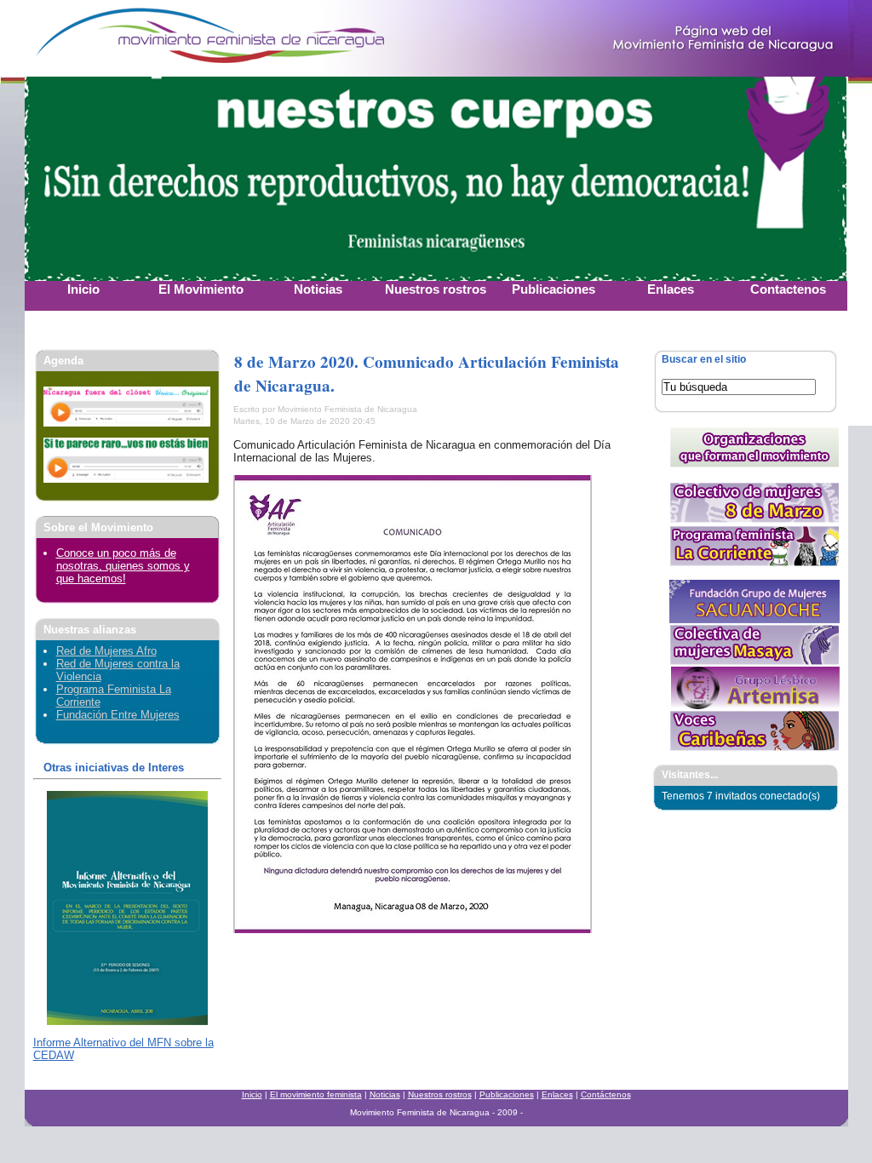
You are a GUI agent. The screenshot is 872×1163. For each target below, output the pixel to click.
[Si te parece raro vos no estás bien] (126, 479)
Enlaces (557, 1094)
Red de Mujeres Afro (106, 651)
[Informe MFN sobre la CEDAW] (127, 1021)
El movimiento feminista (316, 1094)
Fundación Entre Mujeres (118, 714)
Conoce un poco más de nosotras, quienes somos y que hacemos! (123, 566)
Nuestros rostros (440, 1094)
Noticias (385, 1094)
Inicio (252, 1094)
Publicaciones (506, 1094)
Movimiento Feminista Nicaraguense (131, 38)
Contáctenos (606, 1094)
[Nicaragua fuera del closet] (126, 422)
